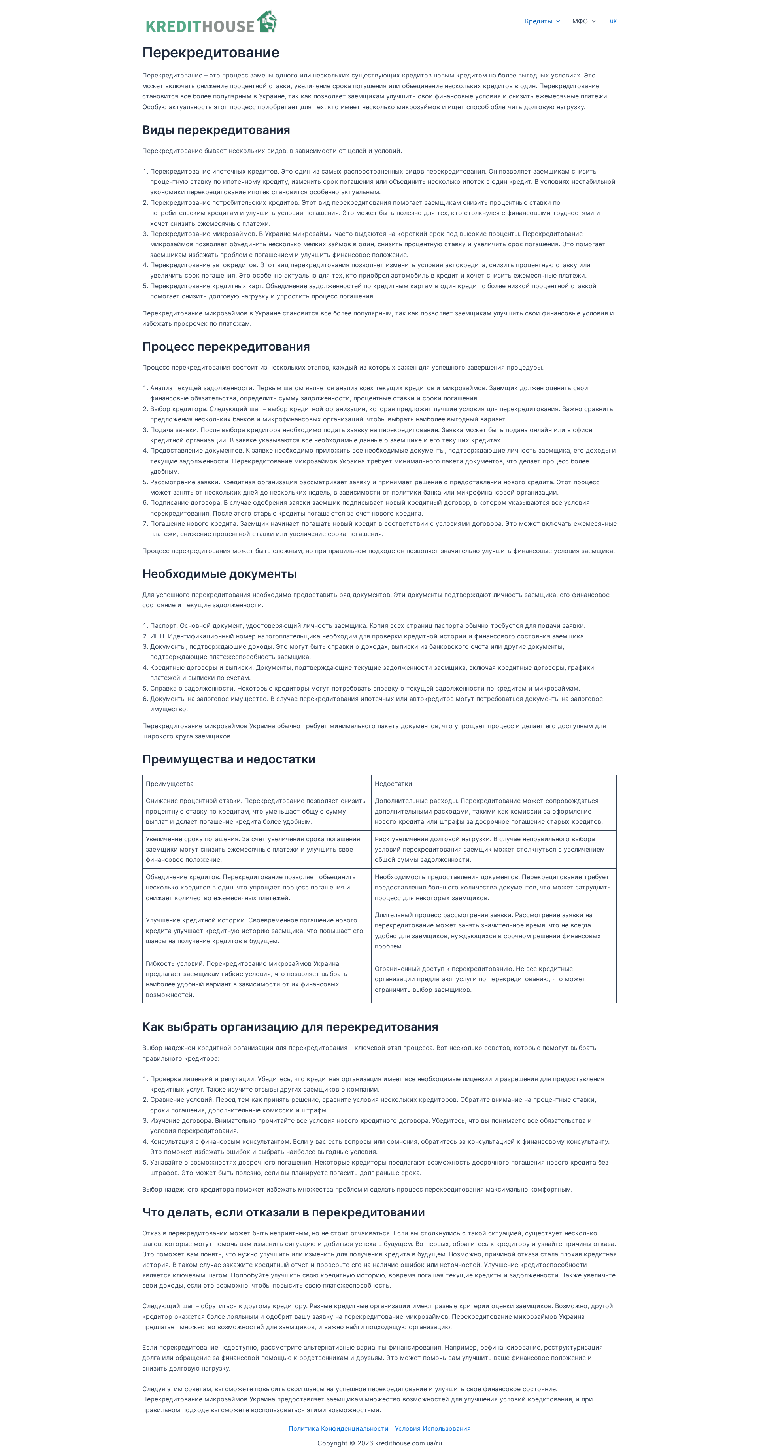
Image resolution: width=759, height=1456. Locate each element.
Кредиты (538, 21)
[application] (556, 21)
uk (613, 21)
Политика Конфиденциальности (339, 1428)
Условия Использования (433, 1428)
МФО (580, 21)
